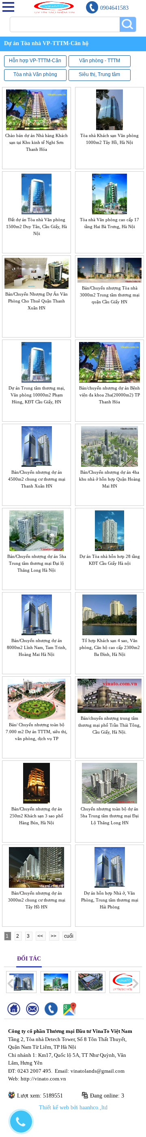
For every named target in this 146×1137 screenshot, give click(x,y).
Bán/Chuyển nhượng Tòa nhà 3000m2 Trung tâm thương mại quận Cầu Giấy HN (110, 294)
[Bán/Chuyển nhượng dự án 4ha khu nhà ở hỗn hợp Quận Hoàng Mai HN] (109, 464)
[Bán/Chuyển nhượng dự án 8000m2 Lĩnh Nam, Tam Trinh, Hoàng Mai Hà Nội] (36, 632)
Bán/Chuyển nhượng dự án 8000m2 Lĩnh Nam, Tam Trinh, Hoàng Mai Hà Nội (37, 647)
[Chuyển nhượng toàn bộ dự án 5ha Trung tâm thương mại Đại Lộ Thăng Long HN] (109, 801)
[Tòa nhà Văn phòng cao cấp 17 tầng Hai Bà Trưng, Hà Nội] (109, 211)
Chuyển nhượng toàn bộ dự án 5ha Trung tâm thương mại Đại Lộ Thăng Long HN (109, 815)
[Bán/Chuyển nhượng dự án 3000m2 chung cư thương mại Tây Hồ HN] (36, 885)
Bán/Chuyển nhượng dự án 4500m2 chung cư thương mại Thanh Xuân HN (36, 479)
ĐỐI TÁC (29, 959)
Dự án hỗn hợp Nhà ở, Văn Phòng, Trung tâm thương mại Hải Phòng (109, 900)
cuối (69, 936)
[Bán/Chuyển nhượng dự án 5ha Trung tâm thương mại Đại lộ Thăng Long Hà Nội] (36, 548)
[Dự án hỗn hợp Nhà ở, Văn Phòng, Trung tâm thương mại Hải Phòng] (109, 885)
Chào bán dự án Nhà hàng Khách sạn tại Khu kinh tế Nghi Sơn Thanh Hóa (36, 142)
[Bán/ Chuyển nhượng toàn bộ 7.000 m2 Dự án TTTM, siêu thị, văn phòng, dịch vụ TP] (36, 716)
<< (40, 936)
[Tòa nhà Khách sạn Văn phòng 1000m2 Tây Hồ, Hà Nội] (109, 127)
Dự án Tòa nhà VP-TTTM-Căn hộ (34, 43)
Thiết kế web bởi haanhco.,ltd (73, 1107)
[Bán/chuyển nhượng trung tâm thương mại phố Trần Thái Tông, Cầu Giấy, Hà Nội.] (109, 710)
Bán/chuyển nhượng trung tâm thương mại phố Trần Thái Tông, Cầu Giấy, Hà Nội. (109, 725)
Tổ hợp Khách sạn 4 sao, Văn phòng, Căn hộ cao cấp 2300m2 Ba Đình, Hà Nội (109, 647)
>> (54, 936)
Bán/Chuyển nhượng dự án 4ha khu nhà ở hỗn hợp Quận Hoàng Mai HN (109, 479)
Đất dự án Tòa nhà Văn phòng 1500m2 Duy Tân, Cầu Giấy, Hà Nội (36, 226)
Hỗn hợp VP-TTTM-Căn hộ (35, 61)
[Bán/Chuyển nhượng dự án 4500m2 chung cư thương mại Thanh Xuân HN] (36, 464)
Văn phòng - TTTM (99, 60)
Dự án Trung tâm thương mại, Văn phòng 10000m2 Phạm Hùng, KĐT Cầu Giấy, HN (37, 395)
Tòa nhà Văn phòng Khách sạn (35, 75)
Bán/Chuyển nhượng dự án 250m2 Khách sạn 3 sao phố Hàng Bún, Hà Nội (36, 815)
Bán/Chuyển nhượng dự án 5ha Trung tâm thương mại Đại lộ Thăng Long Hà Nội (36, 563)
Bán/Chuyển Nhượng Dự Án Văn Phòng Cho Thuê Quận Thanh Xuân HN (36, 301)
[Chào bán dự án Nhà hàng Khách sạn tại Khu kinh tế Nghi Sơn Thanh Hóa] (36, 127)
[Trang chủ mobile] (16, 1014)
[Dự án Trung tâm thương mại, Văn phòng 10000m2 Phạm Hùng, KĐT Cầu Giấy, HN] (36, 380)
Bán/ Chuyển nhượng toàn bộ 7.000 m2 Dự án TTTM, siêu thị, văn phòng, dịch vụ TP (36, 731)
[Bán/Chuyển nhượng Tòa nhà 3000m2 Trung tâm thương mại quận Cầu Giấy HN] (109, 280)
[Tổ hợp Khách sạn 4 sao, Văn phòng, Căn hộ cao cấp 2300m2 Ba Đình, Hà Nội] (109, 632)
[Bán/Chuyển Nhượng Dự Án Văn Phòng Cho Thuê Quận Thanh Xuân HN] (36, 286)
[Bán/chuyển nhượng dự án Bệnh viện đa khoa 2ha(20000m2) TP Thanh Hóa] (109, 380)
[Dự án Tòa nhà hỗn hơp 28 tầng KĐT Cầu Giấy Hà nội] (109, 548)
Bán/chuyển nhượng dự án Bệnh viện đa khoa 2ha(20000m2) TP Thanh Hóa (109, 395)
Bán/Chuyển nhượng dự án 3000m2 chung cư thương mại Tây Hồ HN (36, 900)
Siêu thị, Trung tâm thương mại (99, 75)
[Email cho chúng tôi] (35, 1014)
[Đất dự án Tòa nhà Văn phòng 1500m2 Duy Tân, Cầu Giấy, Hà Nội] (36, 211)
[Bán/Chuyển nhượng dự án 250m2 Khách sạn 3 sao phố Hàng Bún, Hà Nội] (36, 801)
